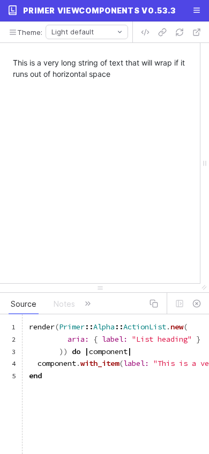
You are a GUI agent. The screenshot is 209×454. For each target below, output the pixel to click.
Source (23, 303)
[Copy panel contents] (153, 303)
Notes (64, 303)
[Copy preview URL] (162, 32)
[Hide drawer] (196, 303)
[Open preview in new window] (196, 32)
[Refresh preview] (179, 32)
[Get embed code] (145, 32)
